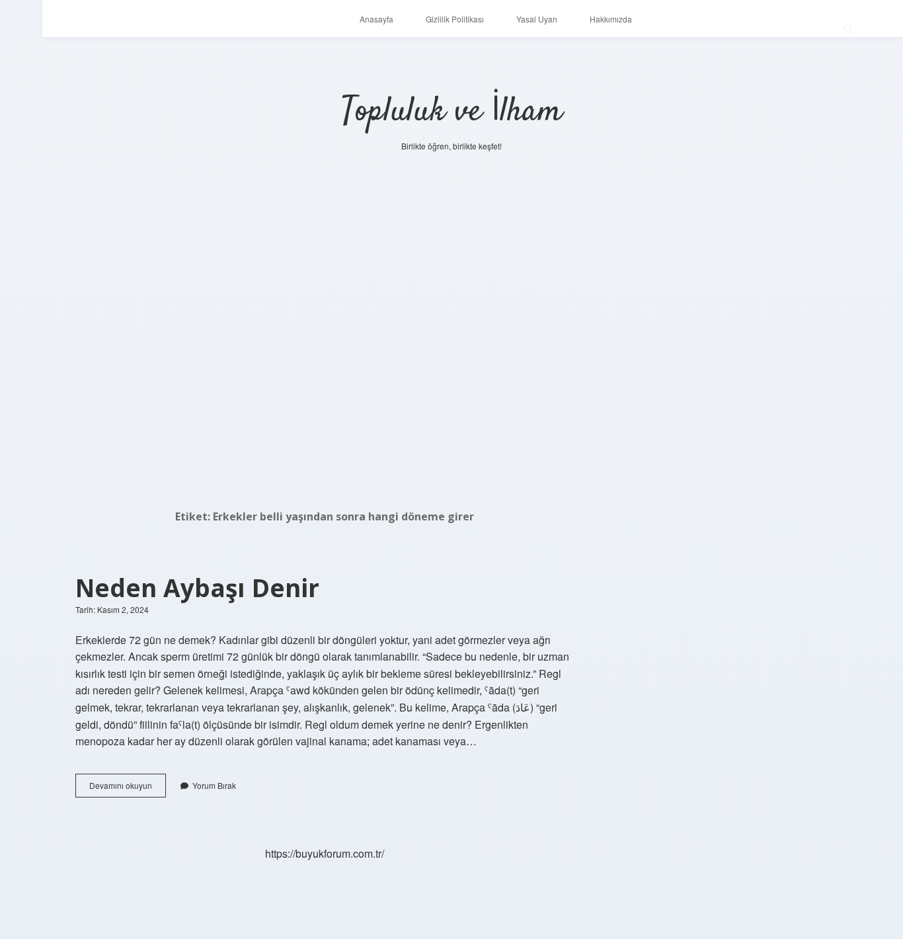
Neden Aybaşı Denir (197, 587)
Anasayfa (376, 18)
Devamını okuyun (127, 788)
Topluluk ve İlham (452, 112)
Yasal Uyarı (536, 18)
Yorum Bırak (214, 785)
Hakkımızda (611, 18)
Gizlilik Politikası (455, 18)
